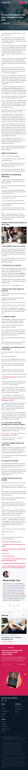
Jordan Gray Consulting (9, 698)
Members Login (5, 729)
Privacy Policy (4, 726)
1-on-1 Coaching (19, 706)
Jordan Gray (6, 23)
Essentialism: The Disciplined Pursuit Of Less (14, 563)
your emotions (5, 435)
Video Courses (18, 708)
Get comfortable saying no (9, 377)
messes (3, 398)
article (16, 595)
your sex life (11, 398)
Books (16, 713)
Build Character (5, 711)
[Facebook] (2, 700)
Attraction (3, 713)
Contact (3, 731)
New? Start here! (21, 2)
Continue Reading (6, 641)
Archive (3, 716)
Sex (2, 706)
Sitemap (3, 721)
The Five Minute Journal (8, 556)
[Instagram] (6, 700)
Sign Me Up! (21, 664)
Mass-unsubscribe (6, 381)
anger (14, 433)
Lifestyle (3, 708)
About (16, 711)
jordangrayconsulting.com (9, 738)
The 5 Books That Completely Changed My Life (11, 638)
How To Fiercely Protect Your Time (11, 541)
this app (24, 374)
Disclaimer (4, 724)
